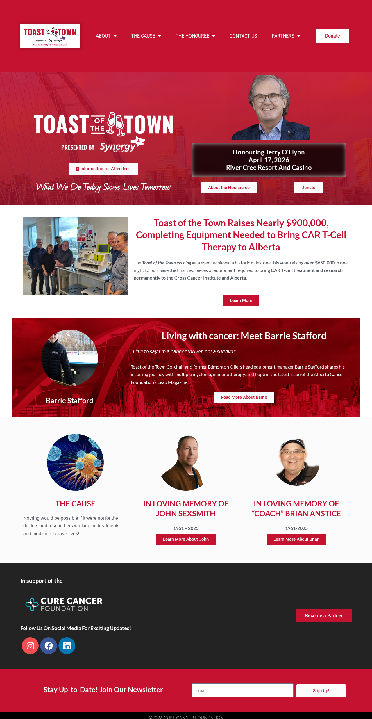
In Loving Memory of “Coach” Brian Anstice (296, 508)
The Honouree (192, 36)
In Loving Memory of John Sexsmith (186, 508)
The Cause (143, 36)
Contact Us (243, 36)
